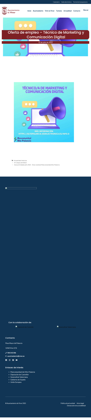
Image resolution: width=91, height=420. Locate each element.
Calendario (56, 2)
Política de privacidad (68, 403)
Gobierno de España (17, 380)
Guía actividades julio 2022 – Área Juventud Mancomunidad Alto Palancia (37, 165)
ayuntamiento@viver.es (16, 356)
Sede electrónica (66, 2)
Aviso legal (80, 403)
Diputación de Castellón (19, 374)
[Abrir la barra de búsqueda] (85, 11)
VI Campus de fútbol (20, 162)
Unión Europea (15, 382)
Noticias (24, 160)
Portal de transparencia (80, 2)
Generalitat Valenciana (19, 377)
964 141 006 (11, 353)
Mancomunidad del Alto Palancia (22, 372)
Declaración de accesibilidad (76, 406)
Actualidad (17, 160)
